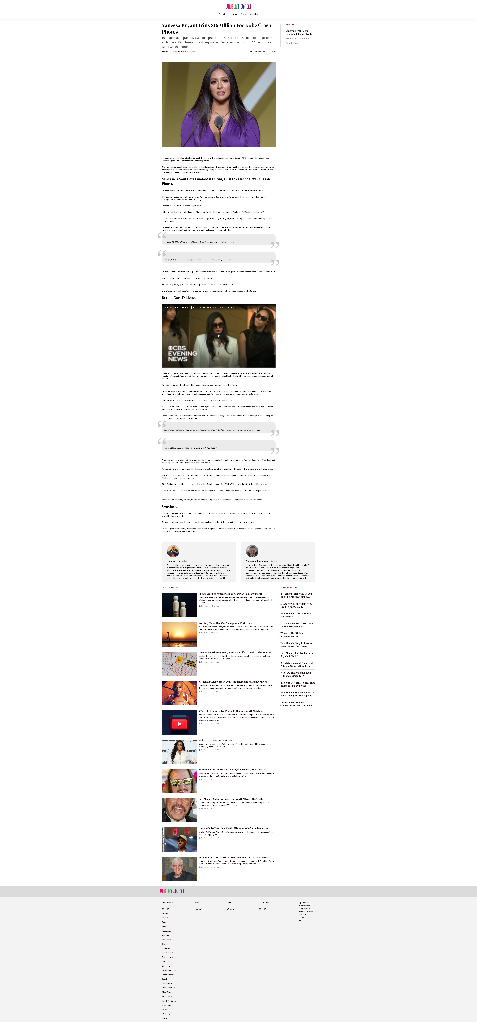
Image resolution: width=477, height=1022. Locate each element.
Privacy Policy (303, 914)
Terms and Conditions (305, 917)
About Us (301, 920)
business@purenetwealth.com (308, 911)
